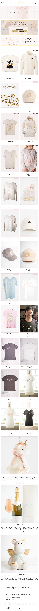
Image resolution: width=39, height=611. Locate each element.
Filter (4, 46)
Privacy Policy (32, 605)
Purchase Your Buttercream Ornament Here (19, 483)
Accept (19, 608)
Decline (29, 608)
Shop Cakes (15, 31)
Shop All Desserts (22, 31)
